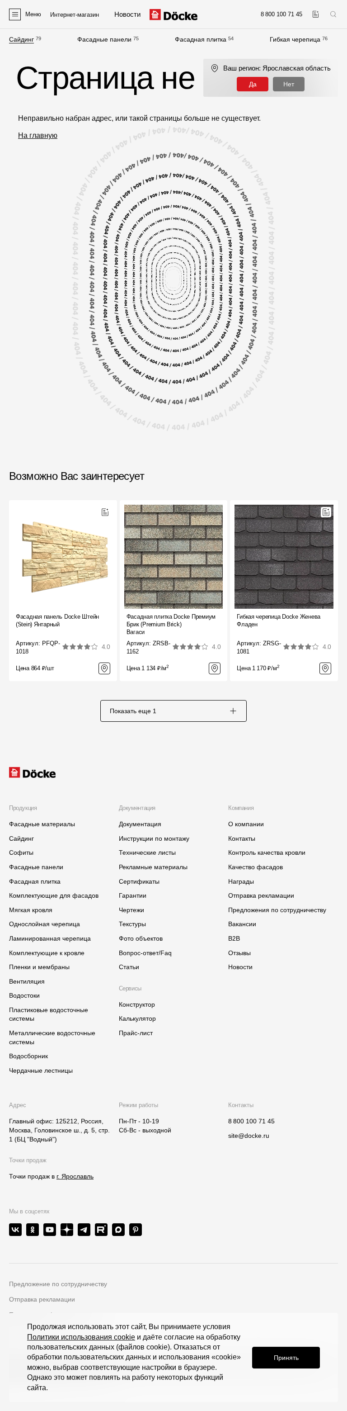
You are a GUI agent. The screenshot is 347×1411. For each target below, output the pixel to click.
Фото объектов (141, 938)
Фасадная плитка (200, 39)
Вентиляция (27, 981)
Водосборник (28, 1056)
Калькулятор (137, 1018)
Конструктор (137, 1004)
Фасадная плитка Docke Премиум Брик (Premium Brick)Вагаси (171, 624)
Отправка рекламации (261, 895)
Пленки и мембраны (39, 967)
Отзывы (239, 952)
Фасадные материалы (42, 824)
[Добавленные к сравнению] (315, 14)
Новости (240, 967)
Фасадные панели (104, 39)
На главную (37, 135)
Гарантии (132, 895)
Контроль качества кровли (266, 852)
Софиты (21, 852)
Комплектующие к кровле (46, 952)
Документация (140, 824)
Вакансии (242, 924)
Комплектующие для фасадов (53, 895)
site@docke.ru (248, 1135)
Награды (241, 881)
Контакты (241, 838)
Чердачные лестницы (41, 1070)
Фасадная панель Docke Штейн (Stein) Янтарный (57, 620)
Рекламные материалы (153, 867)
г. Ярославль (75, 1176)
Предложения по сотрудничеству (277, 910)
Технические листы (147, 852)
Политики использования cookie (81, 1337)
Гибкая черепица (295, 39)
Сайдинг (21, 39)
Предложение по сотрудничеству (58, 1284)
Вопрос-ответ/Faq (145, 952)
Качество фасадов (255, 867)
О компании (246, 824)
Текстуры (132, 924)
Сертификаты (139, 881)
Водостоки (24, 995)
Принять (286, 1357)
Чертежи (131, 910)
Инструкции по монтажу (154, 838)
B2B (234, 938)
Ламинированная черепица (50, 938)
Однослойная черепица (44, 924)
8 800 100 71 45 (251, 1121)
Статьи (129, 967)
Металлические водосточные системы (52, 1037)
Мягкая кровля (30, 910)
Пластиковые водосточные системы (48, 1014)
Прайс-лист (136, 1033)
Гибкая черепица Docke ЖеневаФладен (278, 620)
